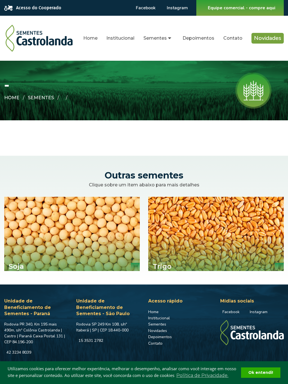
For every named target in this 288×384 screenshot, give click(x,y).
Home (90, 38)
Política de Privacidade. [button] (202, 375)
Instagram (177, 8)
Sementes (155, 38)
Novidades (267, 38)
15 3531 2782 (90, 340)
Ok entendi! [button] (260, 372)
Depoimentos (198, 38)
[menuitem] (90, 38)
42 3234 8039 (18, 352)
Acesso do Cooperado (38, 7)
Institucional (120, 38)
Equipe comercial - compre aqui (241, 8)
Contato (232, 38)
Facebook (146, 8)
